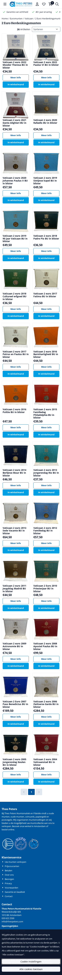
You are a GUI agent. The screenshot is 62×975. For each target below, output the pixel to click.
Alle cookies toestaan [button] (31, 969)
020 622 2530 (8, 918)
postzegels (7, 819)
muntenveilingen (37, 819)
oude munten (17, 816)
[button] (5, 4)
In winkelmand (16, 84)
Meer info (15, 77)
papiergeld (41, 816)
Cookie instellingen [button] (31, 961)
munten (6, 816)
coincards (30, 816)
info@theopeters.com (12, 921)
